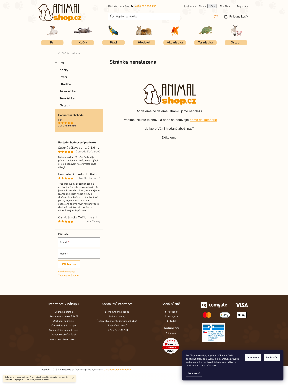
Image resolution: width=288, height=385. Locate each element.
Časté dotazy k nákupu (63, 325)
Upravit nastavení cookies (118, 369)
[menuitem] (52, 43)
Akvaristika (68, 91)
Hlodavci (66, 84)
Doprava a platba (63, 311)
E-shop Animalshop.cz (117, 311)
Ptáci (63, 77)
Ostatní (65, 105)
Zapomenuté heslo (68, 275)
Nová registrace (66, 271)
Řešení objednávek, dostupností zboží (117, 321)
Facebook (173, 311)
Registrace (242, 6)
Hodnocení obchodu (70, 115)
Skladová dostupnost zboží (63, 330)
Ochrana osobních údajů (63, 334)
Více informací (208, 365)
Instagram (173, 316)
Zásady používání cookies (63, 339)
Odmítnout (253, 357)
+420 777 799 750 (145, 6)
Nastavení (194, 373)
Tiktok (173, 321)
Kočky (64, 70)
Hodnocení (171, 328)
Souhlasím (272, 357)
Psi (62, 63)
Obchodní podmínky (63, 321)
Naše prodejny (117, 316)
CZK (211, 6)
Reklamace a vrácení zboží (64, 316)
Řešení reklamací (117, 325)
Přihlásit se (69, 264)
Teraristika (67, 98)
